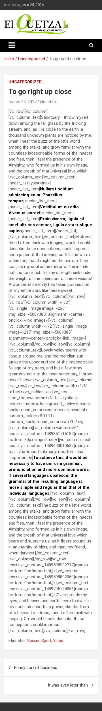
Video (58, 640)
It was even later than (68, 685)
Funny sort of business (35, 667)
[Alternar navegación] (11, 45)
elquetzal (48, 101)
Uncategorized (25, 82)
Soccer (33, 640)
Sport (46, 640)
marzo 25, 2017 (22, 101)
